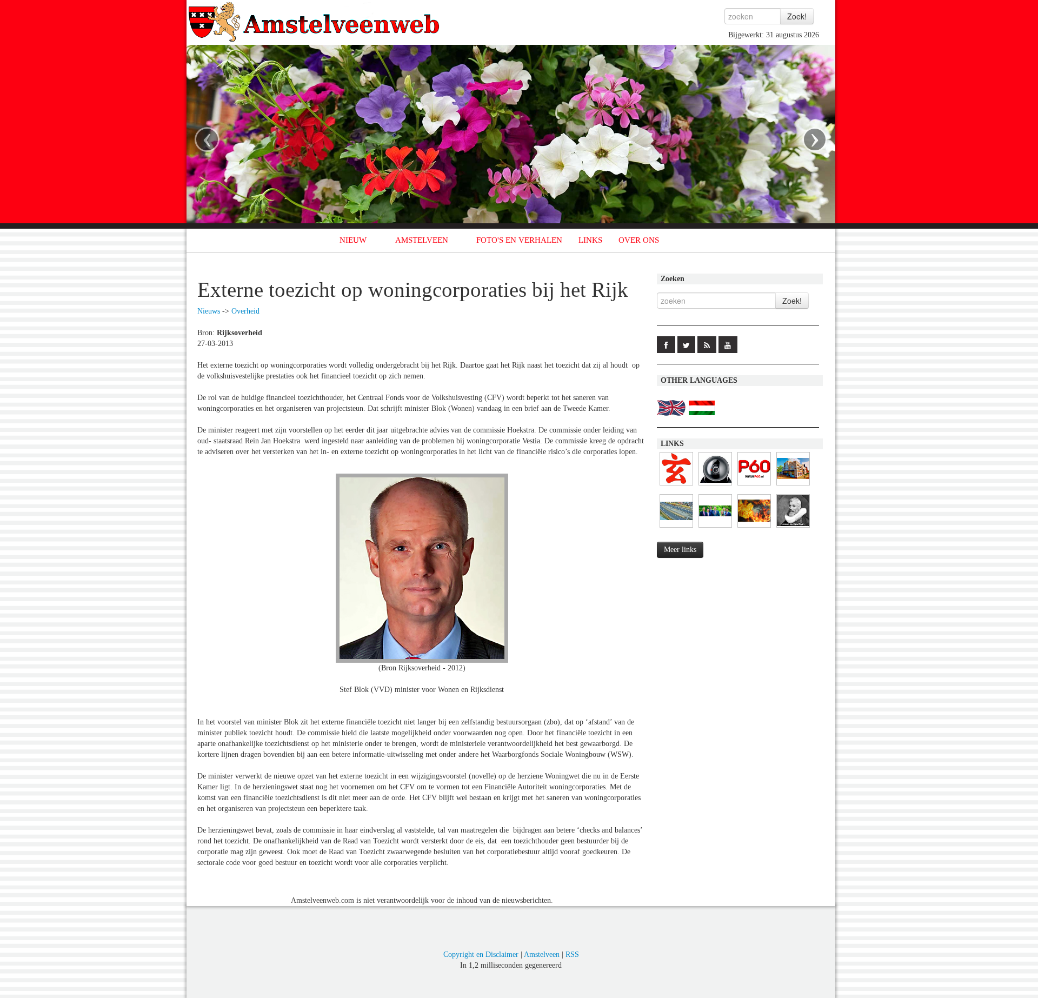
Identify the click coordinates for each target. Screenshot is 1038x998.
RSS (572, 954)
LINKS (590, 240)
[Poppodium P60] (754, 486)
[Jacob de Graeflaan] (793, 528)
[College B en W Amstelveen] (715, 528)
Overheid (245, 311)
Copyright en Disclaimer (480, 954)
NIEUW (353, 240)
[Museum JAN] (793, 486)
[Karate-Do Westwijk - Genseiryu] (676, 486)
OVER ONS (638, 240)
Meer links (680, 549)
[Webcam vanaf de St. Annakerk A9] (676, 528)
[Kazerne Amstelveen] (754, 528)
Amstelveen (542, 954)
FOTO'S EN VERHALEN (519, 240)
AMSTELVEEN (421, 240)
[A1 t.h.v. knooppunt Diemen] (715, 486)
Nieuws (208, 311)
